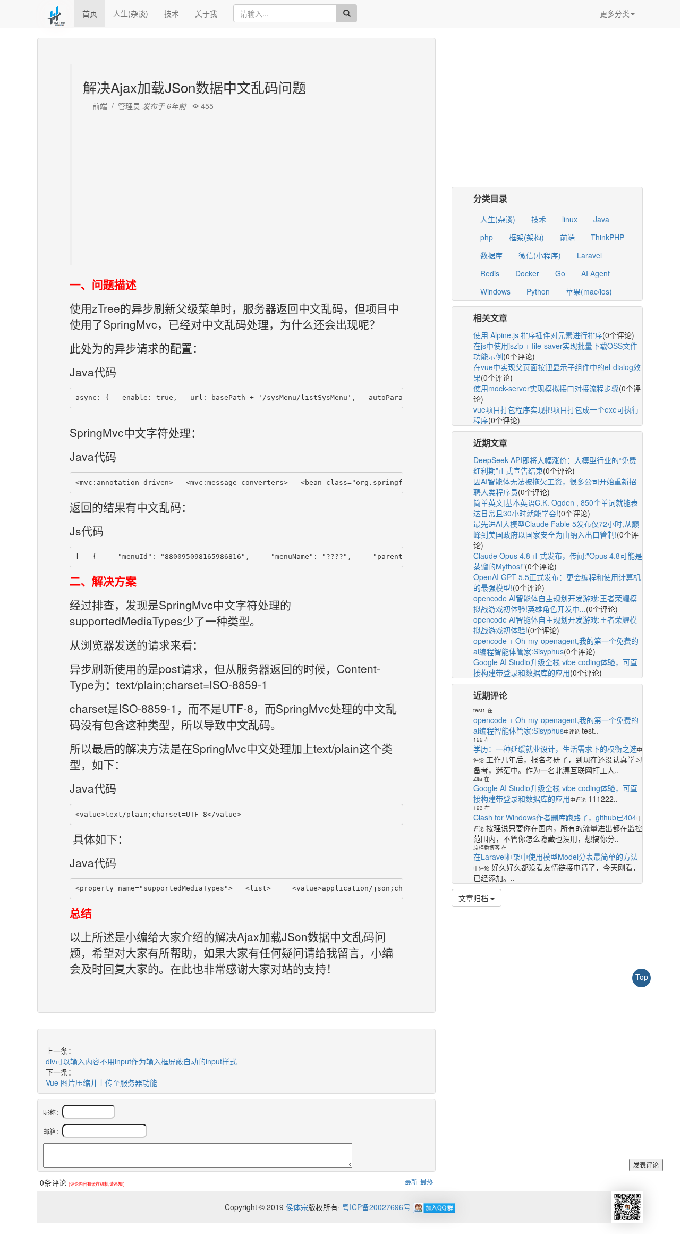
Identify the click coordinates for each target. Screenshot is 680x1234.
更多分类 (615, 13)
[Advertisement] (238, 185)
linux (569, 219)
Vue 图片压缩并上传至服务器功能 (101, 1082)
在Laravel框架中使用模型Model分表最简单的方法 (555, 856)
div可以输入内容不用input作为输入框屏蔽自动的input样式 (141, 1061)
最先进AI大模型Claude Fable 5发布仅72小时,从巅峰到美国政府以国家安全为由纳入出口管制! (556, 529)
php (486, 237)
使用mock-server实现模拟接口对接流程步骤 (546, 388)
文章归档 (474, 898)
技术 (171, 13)
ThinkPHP (607, 237)
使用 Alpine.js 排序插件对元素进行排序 (537, 335)
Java (601, 219)
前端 (567, 237)
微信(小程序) (539, 255)
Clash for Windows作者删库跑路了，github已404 (554, 817)
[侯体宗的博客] (55, 13)
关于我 (206, 13)
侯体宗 (296, 1207)
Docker (527, 273)
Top (641, 976)
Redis (489, 273)
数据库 (491, 255)
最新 (411, 1181)
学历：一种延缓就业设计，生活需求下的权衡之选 (555, 748)
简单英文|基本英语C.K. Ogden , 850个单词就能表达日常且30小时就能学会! (555, 507)
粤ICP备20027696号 (376, 1207)
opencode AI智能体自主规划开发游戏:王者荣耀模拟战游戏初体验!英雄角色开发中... (555, 603)
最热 (426, 1181)
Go (560, 273)
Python (538, 291)
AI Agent (595, 273)
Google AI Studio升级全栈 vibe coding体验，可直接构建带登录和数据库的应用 (555, 667)
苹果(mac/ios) (589, 291)
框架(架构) (526, 237)
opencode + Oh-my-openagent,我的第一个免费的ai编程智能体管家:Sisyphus (556, 646)
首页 (89, 13)
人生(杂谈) (130, 13)
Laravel (589, 255)
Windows (495, 291)
